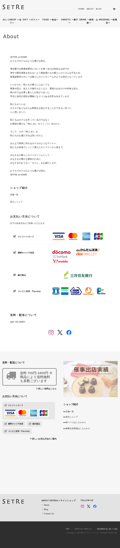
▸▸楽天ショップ (70, 417)
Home (81, 9)
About (90, 9)
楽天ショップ (16, 202)
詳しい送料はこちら (47, 388)
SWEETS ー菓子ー (69, 21)
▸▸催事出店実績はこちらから (76, 428)
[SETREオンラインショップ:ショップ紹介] (90, 455)
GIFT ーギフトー (32, 19)
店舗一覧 (14, 194)
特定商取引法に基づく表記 (107, 529)
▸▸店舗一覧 (68, 411)
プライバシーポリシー (83, 529)
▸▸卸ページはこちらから (74, 422)
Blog (99, 9)
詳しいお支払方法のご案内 (44, 439)
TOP (67, 529)
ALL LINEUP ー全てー (12, 21)
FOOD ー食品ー (50, 19)
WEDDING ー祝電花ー (108, 21)
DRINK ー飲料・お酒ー (88, 21)
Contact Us (49, 513)
